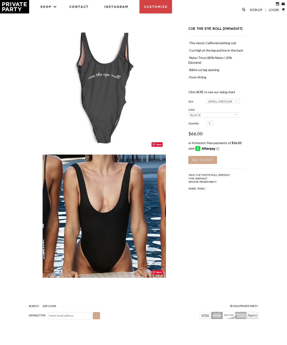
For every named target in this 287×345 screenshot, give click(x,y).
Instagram (116, 7)
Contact (79, 7)
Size (190, 101)
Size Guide (49, 306)
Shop (45, 7)
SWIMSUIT (224, 174)
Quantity (193, 123)
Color (191, 109)
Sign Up (256, 10)
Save (159, 144)
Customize (155, 7)
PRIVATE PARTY (208, 181)
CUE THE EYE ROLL (206, 174)
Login (274, 10)
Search (34, 306)
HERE (200, 92)
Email (201, 188)
